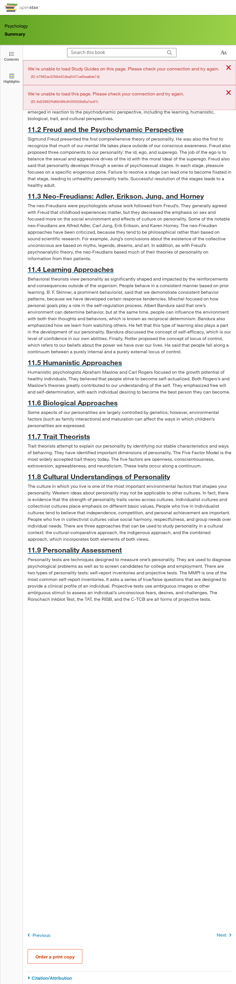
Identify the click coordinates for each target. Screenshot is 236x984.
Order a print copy (55, 956)
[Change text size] (223, 52)
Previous (41, 935)
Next (222, 934)
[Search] (169, 52)
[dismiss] (228, 68)
